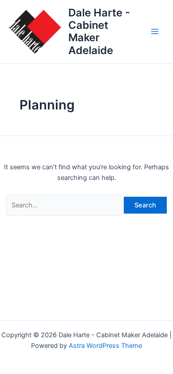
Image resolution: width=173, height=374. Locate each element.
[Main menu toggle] (154, 32)
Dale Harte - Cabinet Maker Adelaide (99, 31)
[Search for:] (65, 205)
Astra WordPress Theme (105, 346)
